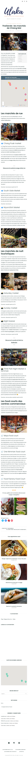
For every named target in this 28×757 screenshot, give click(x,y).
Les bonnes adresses (11, 23)
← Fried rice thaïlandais (7, 528)
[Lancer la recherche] (25, 694)
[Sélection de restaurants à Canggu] (14, 571)
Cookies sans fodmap (11, 716)
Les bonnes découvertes (10, 751)
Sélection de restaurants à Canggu (14, 582)
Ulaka (13, 755)
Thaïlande (19, 23)
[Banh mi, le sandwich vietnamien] (14, 595)
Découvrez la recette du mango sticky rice (14, 168)
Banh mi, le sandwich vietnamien (14, 606)
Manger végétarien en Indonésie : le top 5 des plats (14, 558)
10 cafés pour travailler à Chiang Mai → (16, 529)
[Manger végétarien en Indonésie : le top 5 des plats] (14, 548)
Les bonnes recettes (8, 749)
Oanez (2, 718)
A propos (21, 751)
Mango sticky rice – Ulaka (9, 619)
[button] (22, 681)
